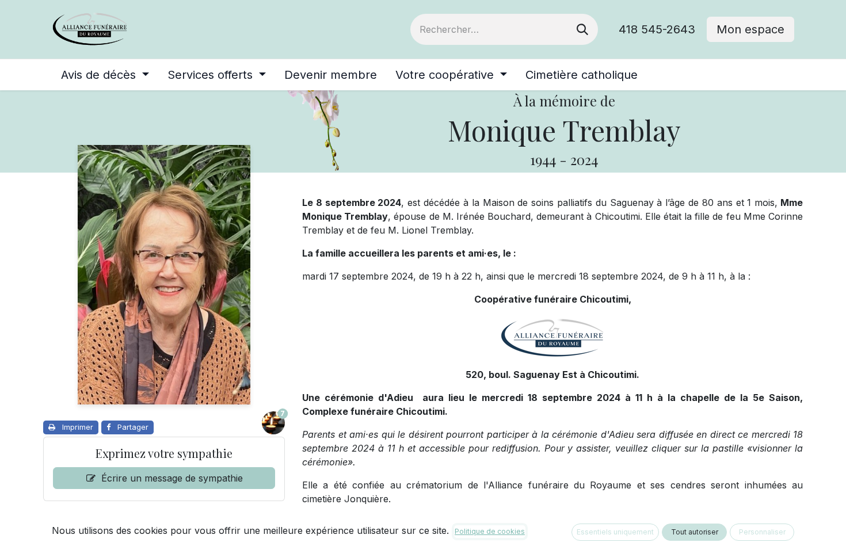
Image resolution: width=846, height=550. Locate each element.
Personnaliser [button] (762, 532)
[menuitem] (105, 75)
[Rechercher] (582, 29)
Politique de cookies (490, 531)
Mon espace (750, 29)
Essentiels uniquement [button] (615, 532)
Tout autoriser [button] (694, 532)
